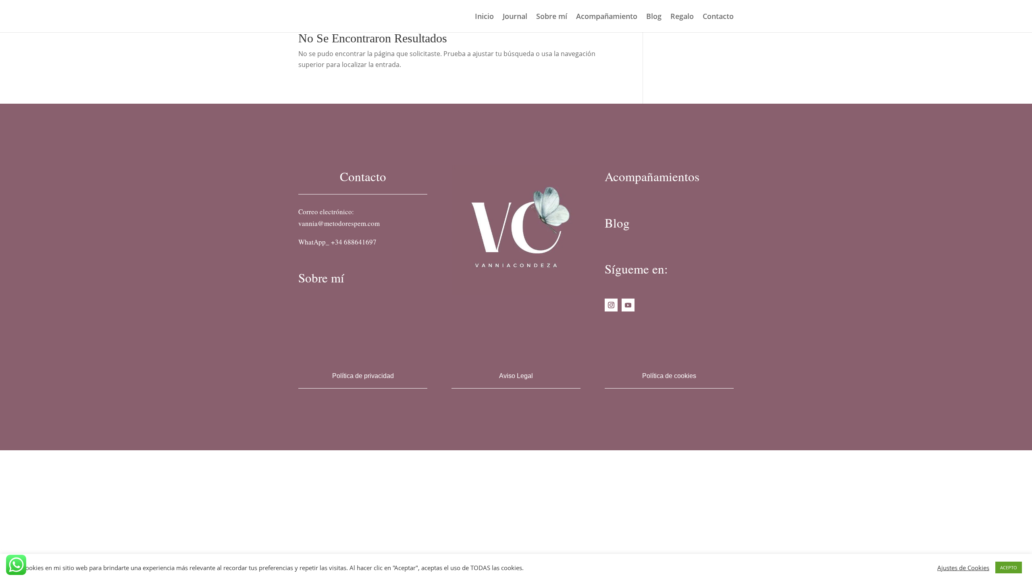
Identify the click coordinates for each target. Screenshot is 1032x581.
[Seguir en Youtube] (628, 305)
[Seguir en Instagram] (611, 305)
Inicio (484, 17)
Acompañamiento (606, 17)
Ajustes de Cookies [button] (963, 567)
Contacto (718, 17)
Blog (654, 17)
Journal (515, 17)
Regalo (682, 17)
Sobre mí (551, 17)
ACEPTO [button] (1008, 567)
